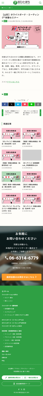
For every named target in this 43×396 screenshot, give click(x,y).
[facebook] (19, 389)
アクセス (17, 368)
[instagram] (24, 389)
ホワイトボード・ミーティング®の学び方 (14, 323)
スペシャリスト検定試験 (12, 343)
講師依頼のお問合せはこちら (20, 277)
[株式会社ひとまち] (21, 3)
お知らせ (4, 357)
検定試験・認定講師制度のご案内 (12, 331)
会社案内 (10, 368)
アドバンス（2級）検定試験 (13, 337)
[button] (5, 104)
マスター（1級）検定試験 (12, 340)
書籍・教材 (5, 351)
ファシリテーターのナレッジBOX (12, 326)
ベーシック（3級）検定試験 (13, 334)
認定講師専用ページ (23, 384)
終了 (5, 21)
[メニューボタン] (3, 3)
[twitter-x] (21, 389)
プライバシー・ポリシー (27, 368)
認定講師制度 (9, 346)
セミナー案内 (9, 298)
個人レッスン (9, 301)
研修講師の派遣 (9, 309)
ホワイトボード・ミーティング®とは (13, 320)
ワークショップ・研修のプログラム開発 (17, 315)
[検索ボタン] (40, 3)
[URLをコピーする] (38, 104)
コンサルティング (10, 312)
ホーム (6, 291)
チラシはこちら (13, 82)
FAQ (3, 360)
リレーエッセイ (6, 354)
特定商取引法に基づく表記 (21, 371)
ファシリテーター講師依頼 (10, 305)
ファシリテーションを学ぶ (10, 294)
